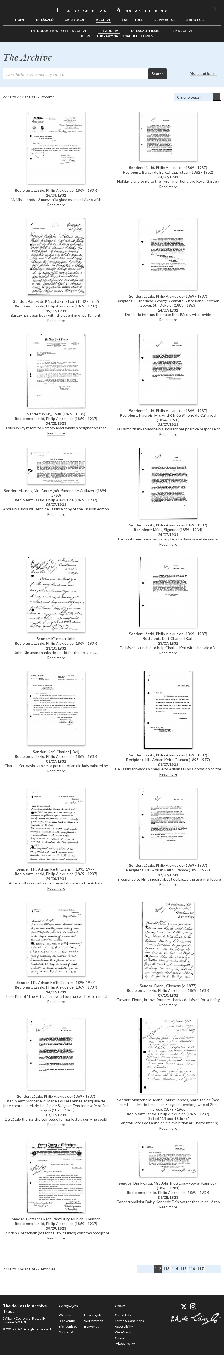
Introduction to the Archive (59, 31)
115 (183, 1269)
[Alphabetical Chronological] (197, 97)
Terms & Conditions (129, 1321)
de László (45, 20)
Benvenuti (91, 1326)
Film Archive (181, 31)
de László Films (145, 31)
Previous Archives (149, 1269)
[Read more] (56, 148)
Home (20, 20)
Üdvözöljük (92, 1315)
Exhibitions (132, 20)
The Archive (109, 31)
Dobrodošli (67, 1332)
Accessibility (124, 1326)
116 (191, 1269)
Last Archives (217, 1269)
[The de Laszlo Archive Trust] (112, 7)
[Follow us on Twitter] (183, 1306)
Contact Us (123, 1315)
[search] (75, 73)
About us (195, 20)
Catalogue (74, 20)
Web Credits (124, 1332)
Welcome (66, 1315)
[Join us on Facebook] (174, 1306)
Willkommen (93, 1321)
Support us (164, 20)
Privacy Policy (125, 1344)
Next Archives (209, 1269)
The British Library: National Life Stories (115, 36)
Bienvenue (67, 1321)
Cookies (121, 1338)
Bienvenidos (68, 1326)
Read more (56, 204)
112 (158, 1269)
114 (175, 1269)
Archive (103, 20)
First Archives (141, 1269)
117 (200, 1269)
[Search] (217, 8)
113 (166, 1269)
